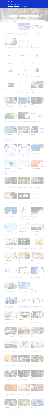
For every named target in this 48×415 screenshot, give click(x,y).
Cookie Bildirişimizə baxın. (16, 4)
